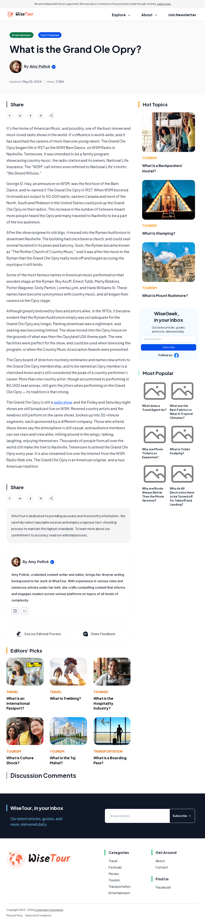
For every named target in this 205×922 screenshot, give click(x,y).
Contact (162, 867)
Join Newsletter (182, 14)
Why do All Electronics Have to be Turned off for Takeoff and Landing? (182, 496)
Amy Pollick (40, 66)
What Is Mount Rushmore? (165, 295)
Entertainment (119, 893)
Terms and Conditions (38, 915)
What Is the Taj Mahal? (62, 760)
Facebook (163, 887)
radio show (63, 402)
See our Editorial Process (42, 634)
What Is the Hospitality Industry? (103, 703)
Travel (12, 692)
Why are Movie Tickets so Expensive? (152, 453)
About (160, 861)
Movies (114, 874)
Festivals (115, 867)
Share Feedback (103, 634)
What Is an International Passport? (18, 703)
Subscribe (169, 347)
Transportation (108, 751)
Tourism (100, 692)
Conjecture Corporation (48, 909)
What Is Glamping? (158, 233)
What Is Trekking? (65, 698)
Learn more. (164, 3)
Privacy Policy (14, 915)
